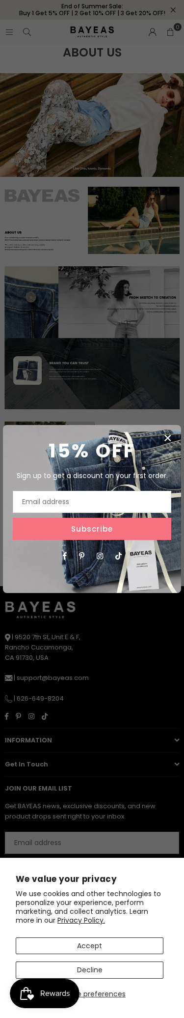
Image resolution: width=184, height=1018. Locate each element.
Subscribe (92, 529)
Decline (90, 970)
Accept (89, 946)
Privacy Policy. (81, 920)
